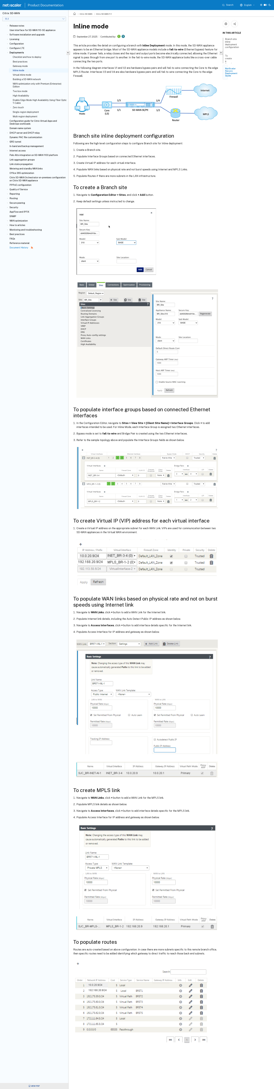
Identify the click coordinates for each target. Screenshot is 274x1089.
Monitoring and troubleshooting (26, 230)
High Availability (21, 95)
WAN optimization (19, 220)
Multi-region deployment (25, 116)
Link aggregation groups (22, 159)
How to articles (17, 225)
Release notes (17, 25)
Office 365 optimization (22, 173)
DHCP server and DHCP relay (25, 133)
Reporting (15, 194)
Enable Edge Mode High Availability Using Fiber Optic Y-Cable (40, 101)
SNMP (13, 216)
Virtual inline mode (22, 75)
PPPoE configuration (20, 185)
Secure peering (17, 203)
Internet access (18, 150)
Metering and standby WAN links (26, 168)
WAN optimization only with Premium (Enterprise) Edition (37, 85)
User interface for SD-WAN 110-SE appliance (32, 30)
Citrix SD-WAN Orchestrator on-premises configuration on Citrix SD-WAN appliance (38, 179)
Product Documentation (45, 5)
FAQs (12, 238)
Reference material (19, 243)
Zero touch (18, 107)
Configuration (17, 43)
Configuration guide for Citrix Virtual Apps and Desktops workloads (33, 122)
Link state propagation (21, 164)
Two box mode (20, 91)
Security (14, 207)
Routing (14, 198)
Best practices (20, 61)
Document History (19, 247)
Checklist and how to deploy (27, 57)
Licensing (14, 39)
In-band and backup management (27, 146)
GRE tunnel (15, 141)
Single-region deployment (26, 112)
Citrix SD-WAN (86, 14)
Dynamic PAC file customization (26, 137)
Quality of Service (19, 189)
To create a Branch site (228, 61)
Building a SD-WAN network (27, 79)
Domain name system (20, 128)
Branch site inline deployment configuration (232, 43)
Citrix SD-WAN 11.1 (104, 14)
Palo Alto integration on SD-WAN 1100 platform (34, 155)
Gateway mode (20, 66)
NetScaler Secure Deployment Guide (231, 72)
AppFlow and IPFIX (19, 212)
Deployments (17, 52)
